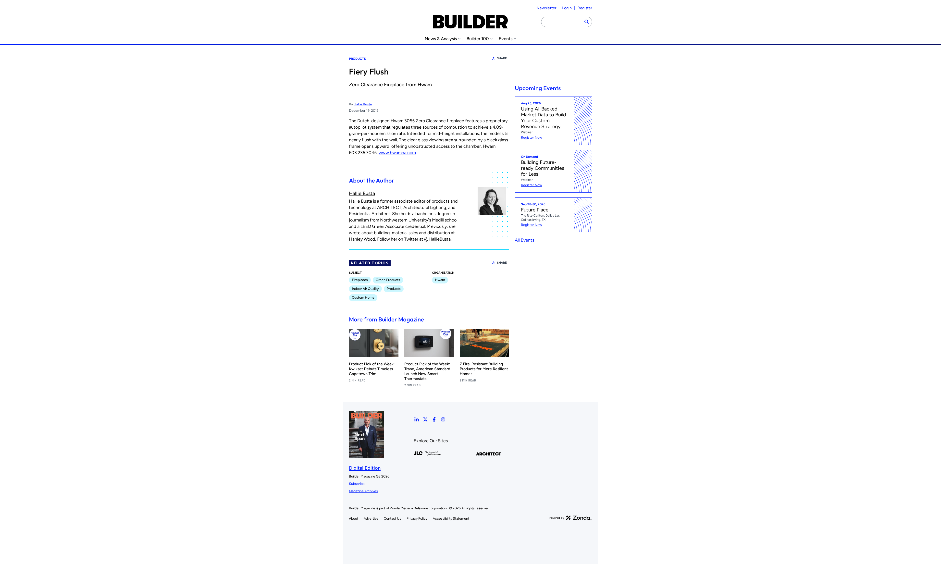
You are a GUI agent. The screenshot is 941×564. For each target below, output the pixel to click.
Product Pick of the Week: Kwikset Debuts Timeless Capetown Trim (372, 369)
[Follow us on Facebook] (434, 419)
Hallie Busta (363, 104)
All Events (524, 240)
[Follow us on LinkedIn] (417, 419)
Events (505, 38)
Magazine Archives (363, 491)
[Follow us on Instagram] (443, 419)
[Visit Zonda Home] (570, 518)
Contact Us (392, 518)
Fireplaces (360, 280)
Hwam (440, 280)
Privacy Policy (417, 518)
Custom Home (363, 297)
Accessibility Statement (451, 518)
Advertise (371, 518)
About (353, 518)
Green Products (388, 280)
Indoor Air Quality (365, 289)
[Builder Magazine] (470, 21)
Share (502, 58)
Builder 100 (478, 38)
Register (585, 8)
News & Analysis (441, 38)
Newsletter (546, 8)
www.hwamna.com (397, 152)
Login (567, 8)
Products (357, 58)
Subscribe (357, 484)
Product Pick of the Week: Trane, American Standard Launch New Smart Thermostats (427, 371)
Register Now (531, 137)
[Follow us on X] (425, 419)
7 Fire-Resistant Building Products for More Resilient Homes (484, 369)
